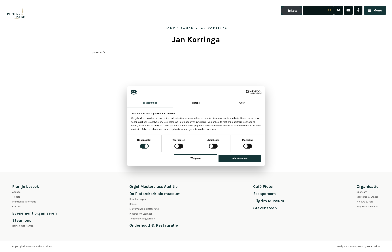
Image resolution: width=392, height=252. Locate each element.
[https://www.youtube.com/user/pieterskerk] (348, 10)
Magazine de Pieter (367, 206)
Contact (16, 206)
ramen (187, 28)
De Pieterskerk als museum (155, 193)
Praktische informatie (24, 201)
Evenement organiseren (34, 213)
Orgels (133, 203)
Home (170, 28)
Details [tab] (196, 102)
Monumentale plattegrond (144, 208)
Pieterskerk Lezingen (141, 213)
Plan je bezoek (25, 186)
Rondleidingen (137, 199)
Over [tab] (242, 102)
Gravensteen (265, 208)
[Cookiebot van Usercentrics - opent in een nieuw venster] (248, 92)
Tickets (292, 11)
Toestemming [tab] (150, 102)
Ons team (362, 191)
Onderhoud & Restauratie (153, 225)
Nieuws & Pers (365, 201)
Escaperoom (264, 193)
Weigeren (195, 158)
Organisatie (368, 186)
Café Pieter (263, 186)
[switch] (178, 146)
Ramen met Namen (23, 225)
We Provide (373, 246)
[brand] (13, 10)
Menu (377, 10)
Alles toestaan (239, 158)
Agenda (16, 191)
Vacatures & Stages (367, 196)
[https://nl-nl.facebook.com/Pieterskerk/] (358, 10)
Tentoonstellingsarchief (142, 218)
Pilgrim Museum (268, 201)
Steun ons (21, 220)
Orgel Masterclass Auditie (153, 186)
